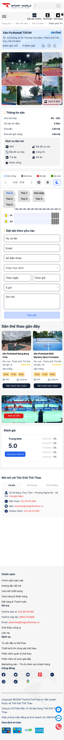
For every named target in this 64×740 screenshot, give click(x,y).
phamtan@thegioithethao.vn (28, 506)
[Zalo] (58, 717)
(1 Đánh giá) (28, 45)
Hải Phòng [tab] (32, 485)
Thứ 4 (39, 198)
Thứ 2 (9, 198)
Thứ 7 (24, 193)
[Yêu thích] (49, 45)
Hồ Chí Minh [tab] (52, 485)
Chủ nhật (39, 193)
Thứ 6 (9, 193)
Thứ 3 (24, 198)
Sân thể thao (21, 23)
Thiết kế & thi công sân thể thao (19, 648)
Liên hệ (6, 632)
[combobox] (32, 268)
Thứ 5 (9, 204)
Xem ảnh (54, 101)
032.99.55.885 (28, 501)
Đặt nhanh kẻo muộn (24, 385)
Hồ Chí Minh (38, 23)
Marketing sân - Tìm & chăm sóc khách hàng (26, 664)
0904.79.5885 (27, 616)
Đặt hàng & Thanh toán (14, 601)
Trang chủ (6, 23)
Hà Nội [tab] (11, 485)
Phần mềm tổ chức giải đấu (16, 658)
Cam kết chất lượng (12, 591)
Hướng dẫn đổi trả (11, 585)
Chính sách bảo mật (12, 580)
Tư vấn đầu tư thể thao (14, 643)
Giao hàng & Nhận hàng (14, 596)
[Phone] (58, 726)
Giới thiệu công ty (11, 627)
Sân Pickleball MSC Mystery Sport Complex (23, 355)
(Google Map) (16, 496)
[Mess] (58, 709)
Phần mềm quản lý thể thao (16, 653)
